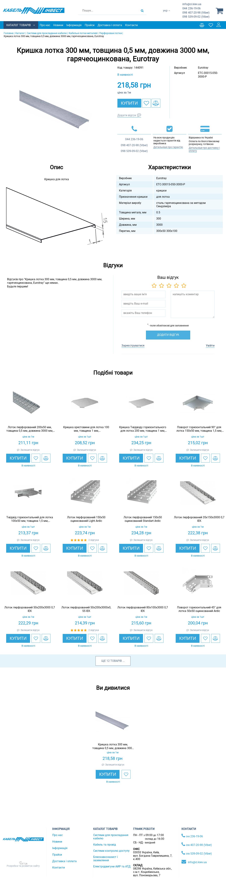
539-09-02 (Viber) (196, 16)
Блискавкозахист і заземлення (105, 858)
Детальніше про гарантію (168, 147)
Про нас (45, 25)
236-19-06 (191, 8)
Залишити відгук (30, 449)
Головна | (9, 33)
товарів (116, 661)
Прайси (89, 25)
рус (165, 14)
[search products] (142, 10)
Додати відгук (126, 115)
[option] (56, 110)
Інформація (74, 25)
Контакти (131, 25)
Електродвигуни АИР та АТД (111, 866)
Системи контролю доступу (111, 850)
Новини (58, 25)
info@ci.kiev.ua (197, 862)
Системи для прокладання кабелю (110, 836)
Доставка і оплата (110, 25)
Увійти (210, 345)
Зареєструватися (132, 345)
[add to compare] (155, 103)
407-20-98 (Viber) (196, 12)
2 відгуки (93, 540)
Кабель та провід (104, 844)
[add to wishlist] (146, 103)
